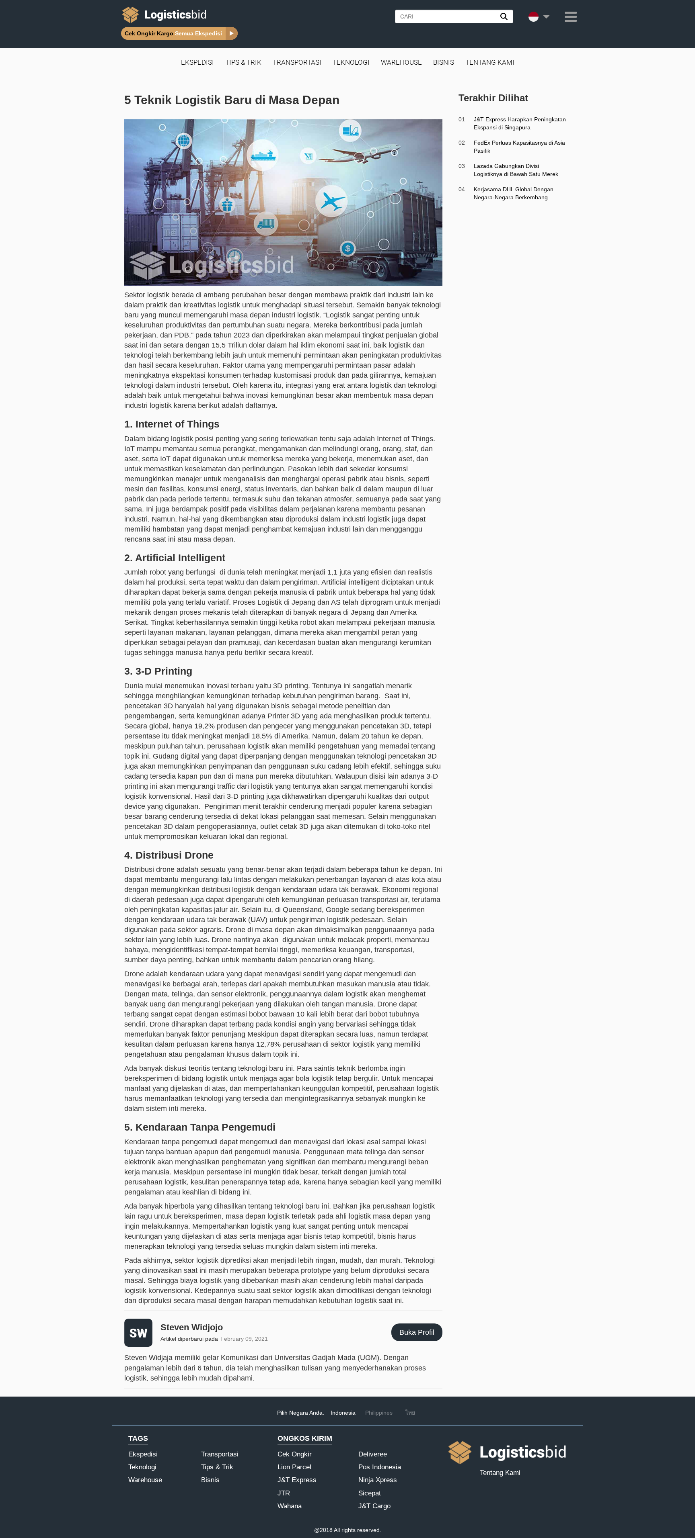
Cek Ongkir (295, 1454)
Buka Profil (416, 1332)
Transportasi (297, 62)
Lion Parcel (294, 1467)
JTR (284, 1493)
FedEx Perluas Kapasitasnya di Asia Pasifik (519, 146)
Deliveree (372, 1454)
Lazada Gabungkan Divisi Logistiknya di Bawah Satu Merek (516, 170)
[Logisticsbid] (162, 23)
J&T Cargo (374, 1506)
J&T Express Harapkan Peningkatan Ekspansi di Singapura (520, 123)
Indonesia (343, 1412)
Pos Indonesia (379, 1467)
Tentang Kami (489, 62)
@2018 (323, 1530)
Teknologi (351, 62)
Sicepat (369, 1493)
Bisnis (443, 62)
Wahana (290, 1506)
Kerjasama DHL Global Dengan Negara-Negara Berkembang (513, 193)
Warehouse (401, 62)
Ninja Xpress (377, 1480)
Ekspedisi (197, 62)
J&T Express (297, 1480)
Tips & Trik (243, 62)
